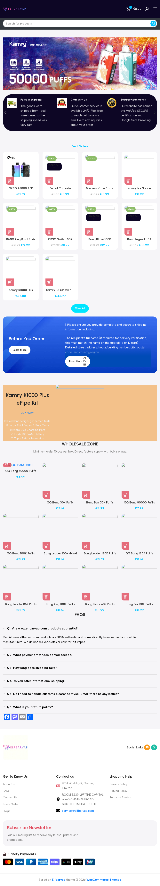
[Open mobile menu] (155, 9)
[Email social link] (147, 747)
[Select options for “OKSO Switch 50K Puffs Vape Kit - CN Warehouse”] (49, 232)
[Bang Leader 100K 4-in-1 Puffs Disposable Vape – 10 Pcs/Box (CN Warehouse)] (60, 532)
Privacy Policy (118, 784)
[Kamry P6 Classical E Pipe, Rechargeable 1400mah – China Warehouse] (60, 272)
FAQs (6, 791)
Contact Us (10, 797)
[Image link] (15, 747)
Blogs (6, 811)
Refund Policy (118, 791)
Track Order (10, 804)
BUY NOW (27, 412)
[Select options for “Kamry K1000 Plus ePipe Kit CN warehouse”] (10, 282)
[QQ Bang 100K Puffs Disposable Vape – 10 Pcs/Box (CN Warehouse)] (21, 532)
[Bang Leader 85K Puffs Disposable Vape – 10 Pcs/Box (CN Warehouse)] (21, 583)
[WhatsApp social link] (154, 747)
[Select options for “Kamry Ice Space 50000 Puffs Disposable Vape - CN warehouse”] (128, 181)
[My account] (147, 9)
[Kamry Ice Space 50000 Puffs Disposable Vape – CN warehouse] (139, 170)
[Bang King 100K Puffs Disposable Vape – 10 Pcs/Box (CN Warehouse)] (60, 583)
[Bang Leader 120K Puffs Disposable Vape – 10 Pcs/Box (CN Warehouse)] (100, 532)
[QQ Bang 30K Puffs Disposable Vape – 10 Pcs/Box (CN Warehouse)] (60, 481)
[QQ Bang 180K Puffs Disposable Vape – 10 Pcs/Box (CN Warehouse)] (139, 532)
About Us (9, 784)
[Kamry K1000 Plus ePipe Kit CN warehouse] (21, 272)
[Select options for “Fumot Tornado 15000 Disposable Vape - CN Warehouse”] (49, 181)
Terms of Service (120, 797)
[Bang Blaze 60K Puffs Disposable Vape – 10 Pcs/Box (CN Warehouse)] (100, 583)
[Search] (153, 23)
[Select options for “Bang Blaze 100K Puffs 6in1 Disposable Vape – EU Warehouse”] (89, 232)
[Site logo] (14, 8)
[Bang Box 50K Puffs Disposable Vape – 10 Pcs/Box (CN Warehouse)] (100, 481)
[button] (5, 113)
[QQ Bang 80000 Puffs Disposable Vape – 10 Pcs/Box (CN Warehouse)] (139, 481)
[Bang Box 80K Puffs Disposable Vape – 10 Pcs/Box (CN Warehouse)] (139, 583)
